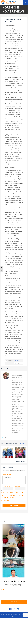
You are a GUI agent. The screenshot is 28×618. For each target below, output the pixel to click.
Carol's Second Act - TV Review (13, 575)
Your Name (6, 486)
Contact (19, 616)
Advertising (10, 616)
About (15, 616)
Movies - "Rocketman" (13, 532)
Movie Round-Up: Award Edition (13, 565)
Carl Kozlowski (15, 360)
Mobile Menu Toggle (25, 2)
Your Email (19, 486)
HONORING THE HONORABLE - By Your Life (13, 543)
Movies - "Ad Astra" (13, 554)
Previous (21, 443)
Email (3, 590)
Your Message (8, 474)
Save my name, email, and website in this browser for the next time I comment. (12, 496)
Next (24, 443)
